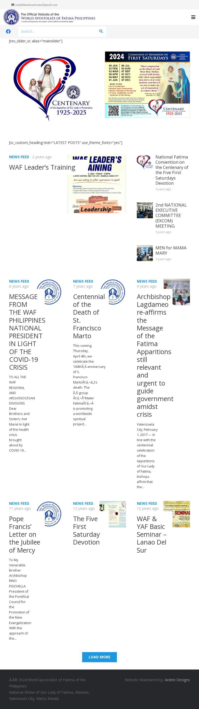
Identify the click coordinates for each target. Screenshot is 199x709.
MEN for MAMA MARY (171, 250)
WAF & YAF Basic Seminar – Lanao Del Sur (152, 534)
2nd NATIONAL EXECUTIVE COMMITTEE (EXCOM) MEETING (171, 215)
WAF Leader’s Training (42, 167)
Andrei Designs (177, 679)
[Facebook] (8, 31)
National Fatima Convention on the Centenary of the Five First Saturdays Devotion (171, 170)
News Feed (19, 156)
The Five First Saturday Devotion (86, 530)
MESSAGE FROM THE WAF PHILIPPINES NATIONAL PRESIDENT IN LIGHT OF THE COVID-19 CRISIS (27, 332)
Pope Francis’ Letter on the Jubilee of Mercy (24, 534)
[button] (193, 17)
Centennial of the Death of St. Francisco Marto (89, 316)
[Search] (101, 31)
